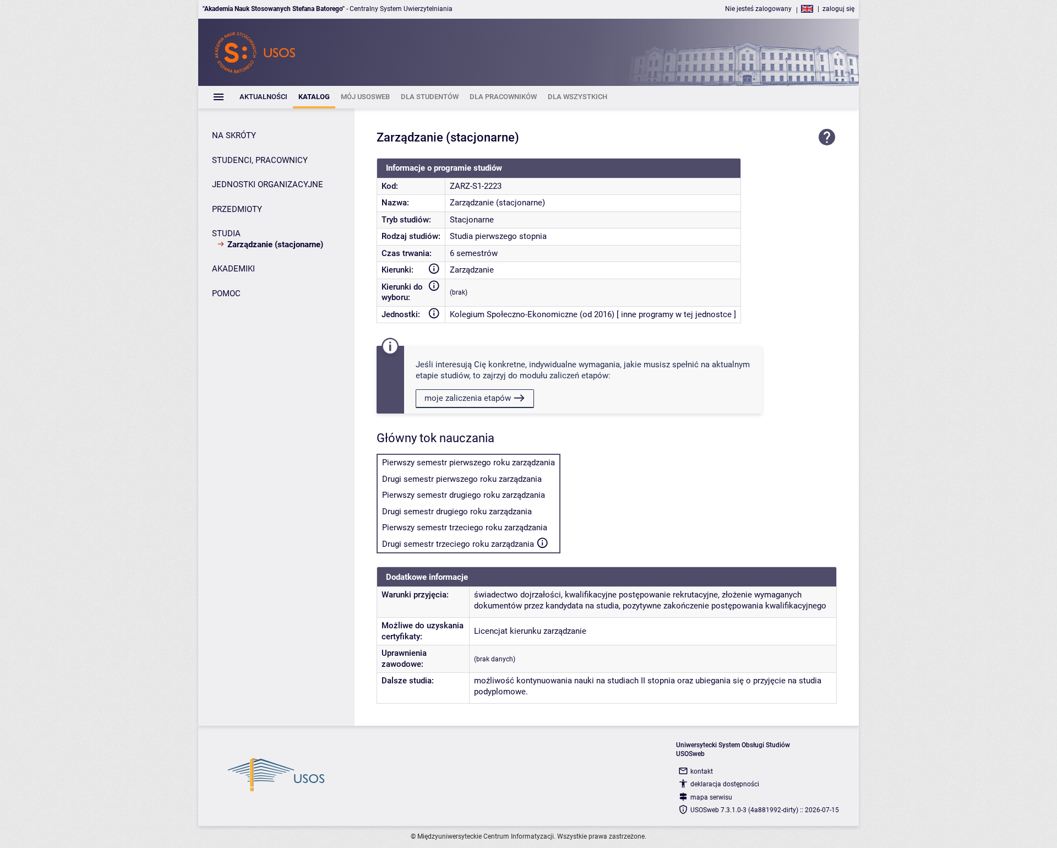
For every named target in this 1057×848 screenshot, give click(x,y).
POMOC (226, 293)
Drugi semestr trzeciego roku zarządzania (458, 544)
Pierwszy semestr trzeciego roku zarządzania (464, 527)
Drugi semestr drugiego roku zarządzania (457, 512)
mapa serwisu (711, 797)
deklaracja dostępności (724, 784)
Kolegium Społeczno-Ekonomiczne (513, 314)
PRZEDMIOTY (237, 209)
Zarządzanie (472, 270)
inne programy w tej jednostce (676, 314)
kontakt (701, 771)
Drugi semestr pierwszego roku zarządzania (462, 479)
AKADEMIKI (233, 269)
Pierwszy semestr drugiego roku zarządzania (463, 495)
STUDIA (226, 233)
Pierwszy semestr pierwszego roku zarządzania (468, 463)
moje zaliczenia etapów (467, 398)
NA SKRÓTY (234, 135)
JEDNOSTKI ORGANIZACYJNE (267, 184)
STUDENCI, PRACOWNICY (260, 160)
